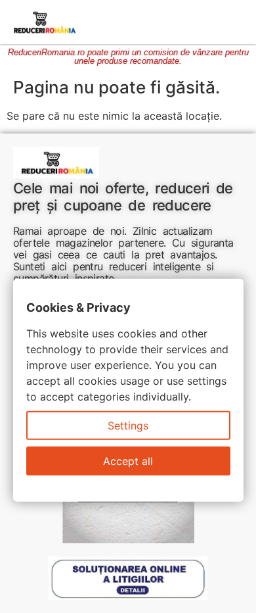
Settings (128, 425)
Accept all (128, 461)
